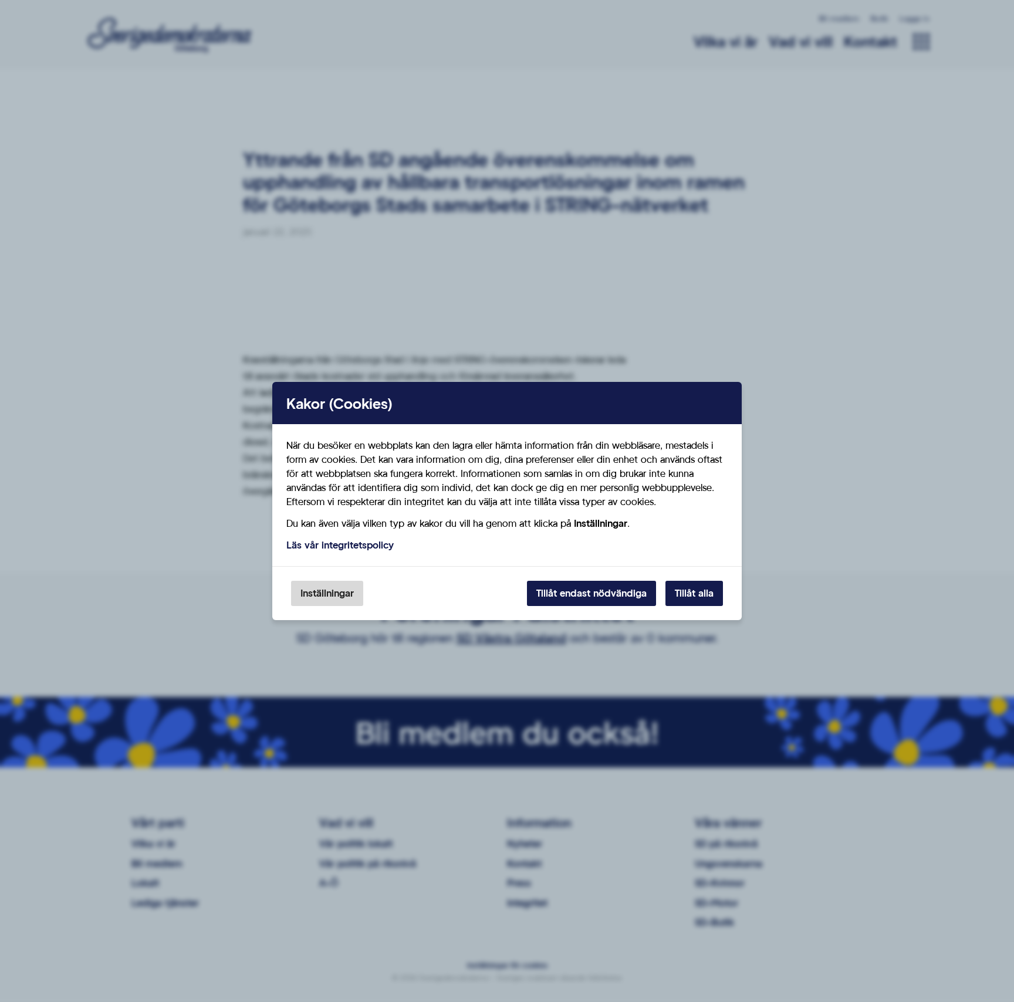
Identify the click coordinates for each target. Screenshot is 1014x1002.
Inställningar (327, 593)
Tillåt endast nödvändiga (591, 593)
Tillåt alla (694, 593)
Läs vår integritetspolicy (340, 545)
